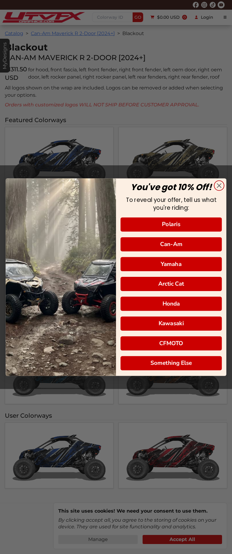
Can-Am (171, 244)
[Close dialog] (219, 185)
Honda (171, 303)
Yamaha (171, 263)
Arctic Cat (171, 283)
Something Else (171, 363)
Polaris (171, 224)
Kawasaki (171, 323)
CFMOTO (171, 343)
